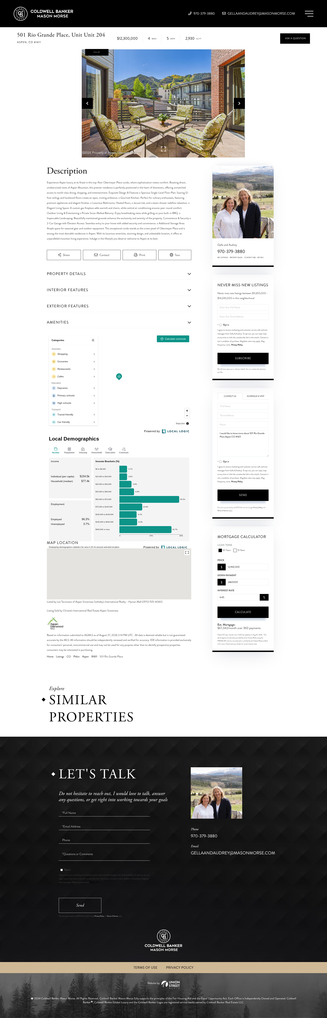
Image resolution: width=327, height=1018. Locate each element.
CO (69, 657)
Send (243, 495)
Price (220, 560)
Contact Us (230, 396)
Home (50, 657)
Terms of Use (146, 967)
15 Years (241, 550)
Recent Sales (236, 257)
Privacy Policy (237, 344)
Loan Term (224, 545)
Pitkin (76, 657)
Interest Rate (225, 590)
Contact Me (250, 257)
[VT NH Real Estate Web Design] (163, 985)
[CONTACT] (295, 38)
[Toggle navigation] (309, 13)
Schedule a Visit (255, 396)
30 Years (227, 550)
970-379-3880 (204, 13)
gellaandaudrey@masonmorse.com (261, 13)
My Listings (222, 257)
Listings (60, 657)
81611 (94, 657)
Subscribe (243, 358)
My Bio (260, 257)
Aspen (85, 657)
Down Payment (226, 575)
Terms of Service (222, 510)
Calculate (243, 612)
